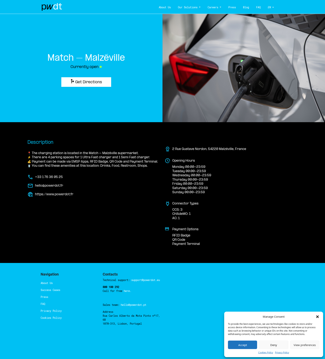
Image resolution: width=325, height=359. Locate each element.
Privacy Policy (282, 352)
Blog (246, 7)
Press (232, 7)
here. (127, 291)
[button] (317, 316)
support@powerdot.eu (145, 280)
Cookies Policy (265, 352)
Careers (213, 7)
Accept (242, 345)
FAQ (258, 7)
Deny (273, 345)
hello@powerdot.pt (133, 305)
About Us (165, 7)
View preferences (305, 345)
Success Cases (50, 290)
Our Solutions (187, 7)
